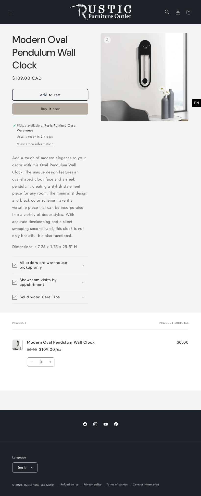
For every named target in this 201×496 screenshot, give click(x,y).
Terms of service (117, 484)
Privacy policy (93, 484)
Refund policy (69, 484)
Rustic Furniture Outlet (39, 485)
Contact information (146, 484)
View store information (35, 144)
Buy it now (50, 109)
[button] (10, 12)
